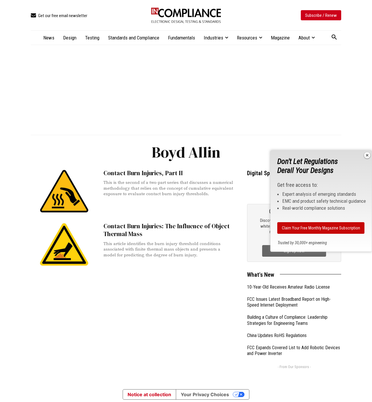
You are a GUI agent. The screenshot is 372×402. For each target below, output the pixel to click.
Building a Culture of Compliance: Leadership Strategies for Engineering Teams (287, 320)
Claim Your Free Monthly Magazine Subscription (321, 228)
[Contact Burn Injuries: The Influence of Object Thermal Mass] (64, 244)
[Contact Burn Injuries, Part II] (64, 191)
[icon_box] (59, 16)
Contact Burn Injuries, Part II (143, 173)
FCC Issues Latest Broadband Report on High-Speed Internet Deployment (289, 302)
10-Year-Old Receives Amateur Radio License (288, 287)
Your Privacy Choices (205, 394)
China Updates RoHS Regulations (277, 335)
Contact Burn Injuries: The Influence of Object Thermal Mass (166, 230)
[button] (334, 37)
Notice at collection (149, 394)
